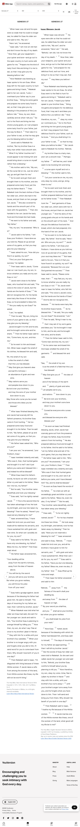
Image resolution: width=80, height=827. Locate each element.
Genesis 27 (5, 11)
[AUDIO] (63, 11)
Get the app (58, 4)
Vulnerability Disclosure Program (12, 813)
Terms (14, 810)
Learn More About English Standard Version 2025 (56, 738)
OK (74, 807)
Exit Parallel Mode (76, 11)
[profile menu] (74, 4)
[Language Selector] (67, 4)
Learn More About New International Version (20, 694)
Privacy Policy (6, 810)
